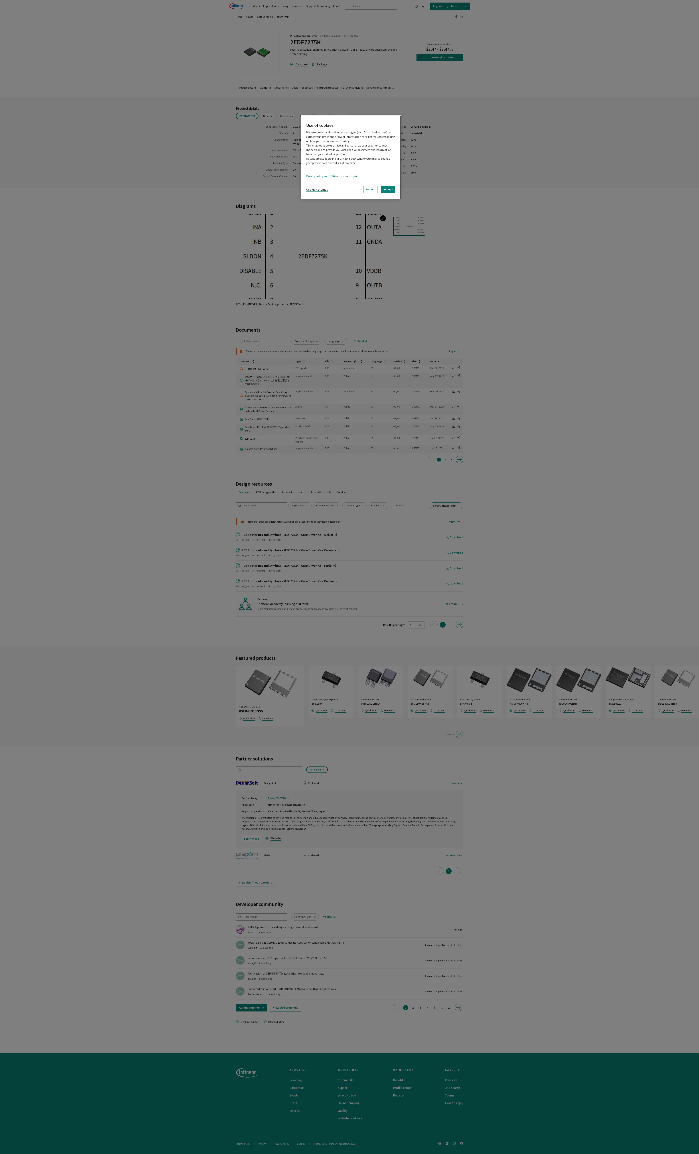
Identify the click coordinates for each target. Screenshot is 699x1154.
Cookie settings (317, 190)
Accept (388, 189)
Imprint (355, 176)
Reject (370, 189)
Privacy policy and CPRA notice (325, 176)
